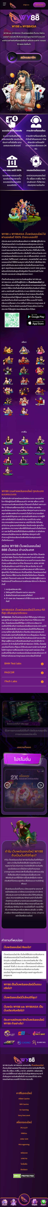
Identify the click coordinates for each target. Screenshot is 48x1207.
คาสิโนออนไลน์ (24, 1093)
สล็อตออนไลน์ (24, 1122)
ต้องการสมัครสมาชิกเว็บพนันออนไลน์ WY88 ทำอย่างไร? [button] (24, 1021)
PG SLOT (24, 1127)
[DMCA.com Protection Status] (24, 1176)
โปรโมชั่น (22, 759)
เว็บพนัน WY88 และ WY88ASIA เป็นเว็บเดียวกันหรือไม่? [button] (23, 1008)
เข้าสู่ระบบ (26, 5)
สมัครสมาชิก (39, 5)
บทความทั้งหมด (24, 747)
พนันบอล (24, 1152)
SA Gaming (24, 1109)
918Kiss (24, 1133)
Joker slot (24, 1139)
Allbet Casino (24, 1098)
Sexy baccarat (24, 1115)
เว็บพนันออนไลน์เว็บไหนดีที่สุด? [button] (20, 997)
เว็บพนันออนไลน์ (37, 1065)
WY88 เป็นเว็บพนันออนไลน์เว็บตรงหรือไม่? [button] (22, 986)
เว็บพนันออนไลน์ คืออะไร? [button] (17, 947)
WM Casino (24, 1104)
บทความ (24, 1158)
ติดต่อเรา (24, 1169)
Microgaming (24, 1144)
